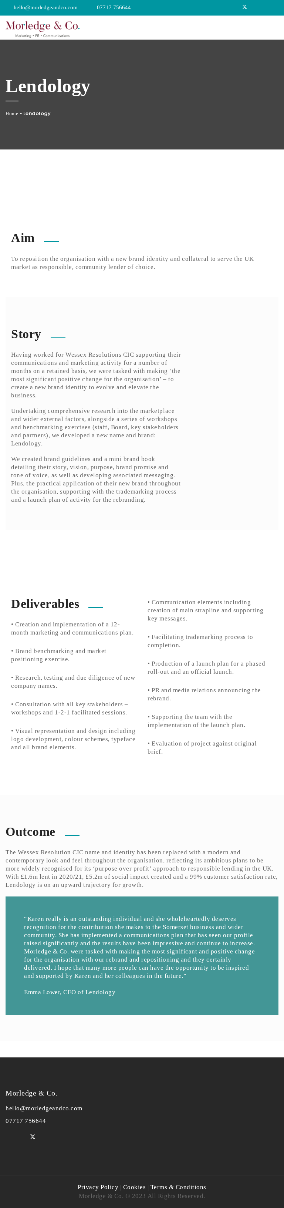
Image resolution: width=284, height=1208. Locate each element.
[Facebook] (255, 7)
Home (12, 113)
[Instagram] (274, 7)
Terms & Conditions (178, 1187)
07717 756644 (114, 7)
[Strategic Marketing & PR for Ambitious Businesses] (43, 28)
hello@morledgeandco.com (46, 7)
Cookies (134, 1187)
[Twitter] (244, 7)
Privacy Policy (98, 1187)
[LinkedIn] (264, 7)
